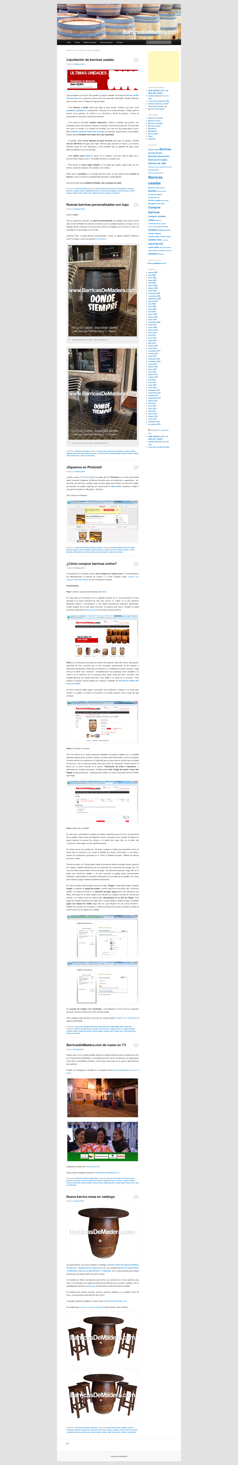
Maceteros (107, 1026)
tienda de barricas (85, 1031)
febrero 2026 (153, 288)
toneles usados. (165, 236)
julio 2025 (152, 304)
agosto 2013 (152, 400)
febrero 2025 (153, 317)
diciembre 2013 (154, 390)
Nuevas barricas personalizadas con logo (97, 204)
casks (162, 203)
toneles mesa (97, 1183)
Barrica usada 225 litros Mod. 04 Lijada (88, 131)
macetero (70, 110)
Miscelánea (115, 1026)
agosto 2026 (152, 272)
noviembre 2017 (154, 351)
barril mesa (102, 1430)
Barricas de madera (114, 1178)
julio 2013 (152, 403)
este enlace (116, 486)
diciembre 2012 (154, 421)
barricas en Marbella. (88, 1180)
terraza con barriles (73, 1183)
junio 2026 (152, 277)
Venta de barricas (98, 193)
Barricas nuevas (154, 120)
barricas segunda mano (156, 173)
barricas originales (103, 1180)
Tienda (77, 42)
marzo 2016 (152, 364)
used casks (153, 247)
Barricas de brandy (155, 118)
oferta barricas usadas (108, 191)
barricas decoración (158, 156)
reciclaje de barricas (73, 1432)
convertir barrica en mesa (128, 1430)
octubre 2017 (153, 353)
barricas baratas (155, 152)
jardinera (81, 110)
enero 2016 (152, 369)
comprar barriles (110, 550)
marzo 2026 (152, 285)
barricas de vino (153, 167)
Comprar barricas (97, 550)
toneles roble (77, 193)
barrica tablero (122, 1427)
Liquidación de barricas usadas (90, 59)
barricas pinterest (117, 547)
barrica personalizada (115, 451)
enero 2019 (152, 332)
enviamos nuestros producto (90, 1307)
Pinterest (85, 477)
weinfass (153, 253)
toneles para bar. (109, 1183)
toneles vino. (87, 193)
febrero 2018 (153, 345)
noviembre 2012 (154, 424)
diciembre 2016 (154, 359)
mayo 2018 (152, 340)
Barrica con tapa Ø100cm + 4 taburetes (95, 1270)
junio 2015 (152, 372)
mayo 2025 (152, 309)
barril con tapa (92, 1430)
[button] (102, 80)
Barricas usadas (82, 188)
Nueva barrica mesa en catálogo (90, 1196)
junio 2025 (152, 306)
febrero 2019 (153, 330)
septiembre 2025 (154, 298)
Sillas (122, 1026)
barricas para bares (165, 167)
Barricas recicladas (83, 451)
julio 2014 (152, 380)
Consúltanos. (101, 238)
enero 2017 (152, 356)
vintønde (168, 250)
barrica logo (103, 451)
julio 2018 (152, 335)
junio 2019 (152, 325)
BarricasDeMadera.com (157, 263)
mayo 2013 (152, 408)
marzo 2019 (152, 327)
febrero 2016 (153, 366)
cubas (151, 220)
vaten (150, 250)
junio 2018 (152, 338)
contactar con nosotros (124, 1018)
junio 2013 (152, 406)
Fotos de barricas (106, 42)
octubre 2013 (153, 395)
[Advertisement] (163, 66)
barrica (103, 1279)
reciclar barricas (123, 191)
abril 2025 (152, 311)
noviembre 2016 (154, 361)
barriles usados (84, 550)
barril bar (162, 188)
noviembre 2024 (154, 322)
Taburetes (128, 1026)
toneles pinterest (102, 552)
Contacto (119, 42)
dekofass (158, 220)
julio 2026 (152, 275)
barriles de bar (161, 191)
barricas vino (104, 1029)
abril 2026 (152, 283)
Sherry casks (153, 133)
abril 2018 (152, 343)
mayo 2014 (152, 385)
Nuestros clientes (90, 42)
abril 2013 (152, 411)
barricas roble (129, 547)
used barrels (155, 243)
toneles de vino (163, 230)
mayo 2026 (152, 280)
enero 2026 (152, 290)
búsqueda (91, 609)
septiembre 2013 (154, 398)
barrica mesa (111, 1427)
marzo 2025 (152, 314)
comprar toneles (79, 191)
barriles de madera (155, 194)
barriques (152, 203)
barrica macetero (102, 188)
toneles (152, 229)
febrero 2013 (153, 416)
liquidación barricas (92, 191)
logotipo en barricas (73, 453)
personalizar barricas (88, 453)
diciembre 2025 (154, 293)
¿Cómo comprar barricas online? (91, 563)
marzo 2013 (152, 413)
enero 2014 (152, 387)
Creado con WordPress (119, 1456)
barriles (152, 190)
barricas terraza (116, 1180)
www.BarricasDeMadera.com (108, 1172)
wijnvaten (161, 254)
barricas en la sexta (73, 1180)
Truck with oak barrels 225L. (159, 101)
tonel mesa (85, 1432)
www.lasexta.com (93, 1166)
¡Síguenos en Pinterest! (84, 467)
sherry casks (152, 227)
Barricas (112, 188)
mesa (87, 155)
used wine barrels (165, 247)
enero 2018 (152, 348)
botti (158, 203)
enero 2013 (152, 419)
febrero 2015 (153, 374)
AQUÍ (104, 591)
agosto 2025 (152, 301)
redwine (163, 224)
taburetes (91, 1286)
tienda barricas (78, 552)
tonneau (165, 240)
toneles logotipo (115, 453)
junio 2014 (152, 382)
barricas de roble (80, 1029)
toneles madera (127, 453)
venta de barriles (130, 1031)
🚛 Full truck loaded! (156, 109)
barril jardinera (121, 188)
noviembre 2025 (154, 296)
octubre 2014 (153, 377)
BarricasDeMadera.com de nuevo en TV (96, 1045)
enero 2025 (152, 319)
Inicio (69, 42)
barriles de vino (154, 197)
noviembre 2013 (154, 393)
